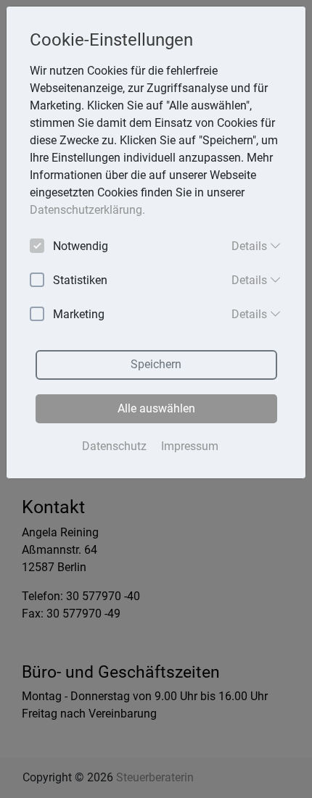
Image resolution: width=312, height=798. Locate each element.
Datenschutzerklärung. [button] (87, 210)
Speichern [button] (156, 364)
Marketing (78, 314)
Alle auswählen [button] (156, 408)
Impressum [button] (189, 446)
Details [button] (250, 246)
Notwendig (80, 246)
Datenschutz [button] (114, 446)
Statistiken (80, 280)
